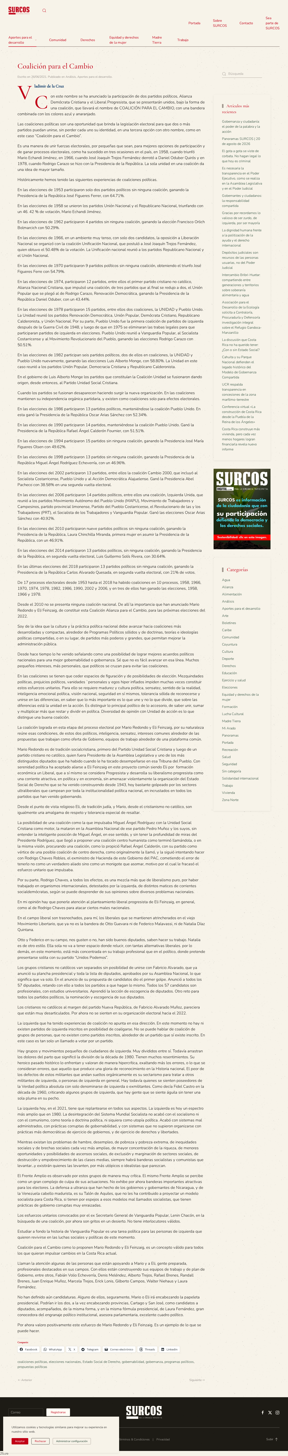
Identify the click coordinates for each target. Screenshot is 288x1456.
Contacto (246, 23)
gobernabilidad (133, 1362)
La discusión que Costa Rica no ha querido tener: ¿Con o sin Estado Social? (241, 345)
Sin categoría (231, 771)
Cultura (227, 651)
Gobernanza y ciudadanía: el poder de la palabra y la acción (241, 126)
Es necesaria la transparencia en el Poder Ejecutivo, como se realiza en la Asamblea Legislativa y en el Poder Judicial (242, 178)
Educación (229, 673)
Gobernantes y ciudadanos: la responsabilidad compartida (242, 200)
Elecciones (230, 687)
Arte (225, 615)
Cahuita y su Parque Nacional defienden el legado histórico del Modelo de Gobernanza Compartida (239, 367)
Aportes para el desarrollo (94, 77)
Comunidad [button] (57, 40)
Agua (226, 580)
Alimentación (232, 594)
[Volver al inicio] (19, 10)
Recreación (230, 749)
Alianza (227, 587)
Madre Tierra (157, 40)
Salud (226, 757)
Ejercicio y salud (234, 680)
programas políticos (179, 1362)
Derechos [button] (88, 40)
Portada (194, 23)
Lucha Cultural (233, 714)
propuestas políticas (32, 1367)
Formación (230, 707)
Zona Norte (230, 800)
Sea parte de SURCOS (273, 23)
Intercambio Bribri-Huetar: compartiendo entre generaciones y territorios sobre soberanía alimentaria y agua (241, 285)
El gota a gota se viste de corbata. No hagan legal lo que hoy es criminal (241, 156)
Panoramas (230, 735)
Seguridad (229, 764)
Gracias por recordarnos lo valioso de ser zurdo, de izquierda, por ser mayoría (241, 218)
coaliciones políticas (32, 1362)
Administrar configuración (71, 1441)
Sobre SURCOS (220, 23)
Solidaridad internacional (240, 778)
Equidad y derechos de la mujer (124, 40)
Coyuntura (229, 644)
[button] (44, 10)
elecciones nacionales (65, 1362)
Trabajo (182, 40)
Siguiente (195, 1380)
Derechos (229, 666)
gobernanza (154, 1362)
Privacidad (163, 1439)
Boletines (229, 623)
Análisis (71, 77)
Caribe (226, 630)
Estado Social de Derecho (101, 1362)
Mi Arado (229, 728)
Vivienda (228, 792)
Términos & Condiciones (134, 1439)
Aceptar (20, 1441)
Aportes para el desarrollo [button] (20, 40)
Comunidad (230, 637)
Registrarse (58, 1412)
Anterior (26, 1380)
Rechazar (40, 1441)
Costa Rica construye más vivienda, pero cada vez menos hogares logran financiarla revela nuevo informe (241, 439)
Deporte (228, 658)
